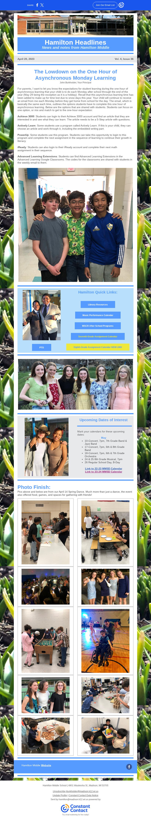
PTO (41, 347)
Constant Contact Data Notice (83, 795)
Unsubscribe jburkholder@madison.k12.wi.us (75, 791)
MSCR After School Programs (97, 326)
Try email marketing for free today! (75, 815)
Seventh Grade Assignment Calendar (97, 336)
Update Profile (60, 795)
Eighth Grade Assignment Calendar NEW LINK (98, 347)
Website (46, 765)
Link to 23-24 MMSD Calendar (103, 471)
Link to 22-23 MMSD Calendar (103, 468)
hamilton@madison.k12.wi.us (73, 799)
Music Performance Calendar (97, 315)
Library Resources (98, 304)
